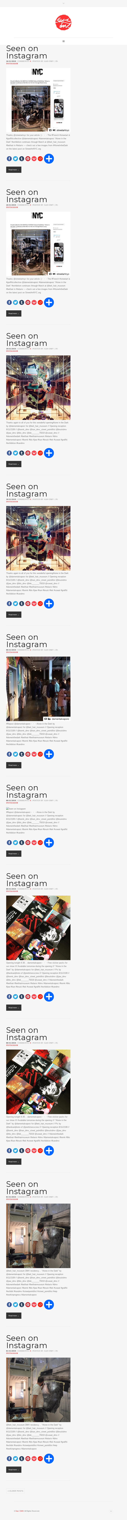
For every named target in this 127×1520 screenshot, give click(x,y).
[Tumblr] (22, 159)
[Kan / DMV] (63, 22)
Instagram (12, 63)
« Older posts (15, 1491)
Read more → (14, 170)
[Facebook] (9, 159)
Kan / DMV (20, 1511)
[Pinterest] (28, 159)
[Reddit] (40, 159)
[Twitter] (15, 159)
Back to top (111, 1511)
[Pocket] (34, 159)
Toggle (63, 3)
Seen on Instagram (26, 52)
